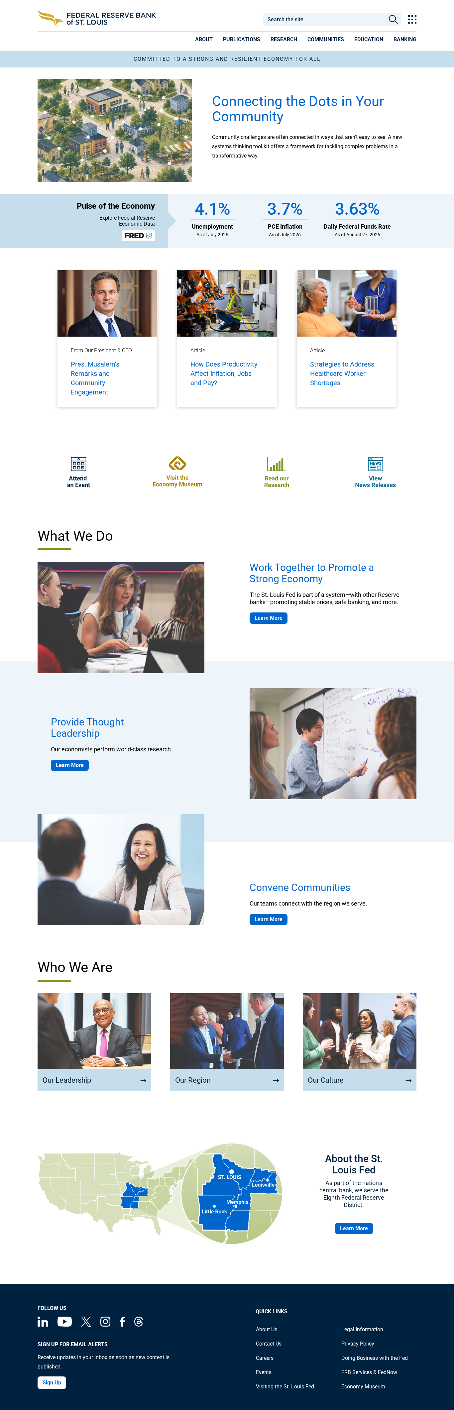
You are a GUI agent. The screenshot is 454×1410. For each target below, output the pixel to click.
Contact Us (269, 1344)
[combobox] (324, 19)
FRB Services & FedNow (369, 1372)
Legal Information (362, 1329)
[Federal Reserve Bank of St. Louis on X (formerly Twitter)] (86, 1325)
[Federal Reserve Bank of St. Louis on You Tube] (64, 1325)
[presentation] (204, 40)
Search (393, 19)
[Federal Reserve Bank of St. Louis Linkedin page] (43, 1325)
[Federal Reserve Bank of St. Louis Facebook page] (122, 1325)
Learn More (269, 618)
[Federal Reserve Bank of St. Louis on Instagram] (105, 1325)
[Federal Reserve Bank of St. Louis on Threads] (138, 1325)
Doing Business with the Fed (374, 1358)
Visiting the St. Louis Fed (285, 1386)
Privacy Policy (357, 1344)
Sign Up (52, 1382)
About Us (266, 1329)
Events (264, 1372)
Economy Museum (363, 1386)
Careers (265, 1358)
